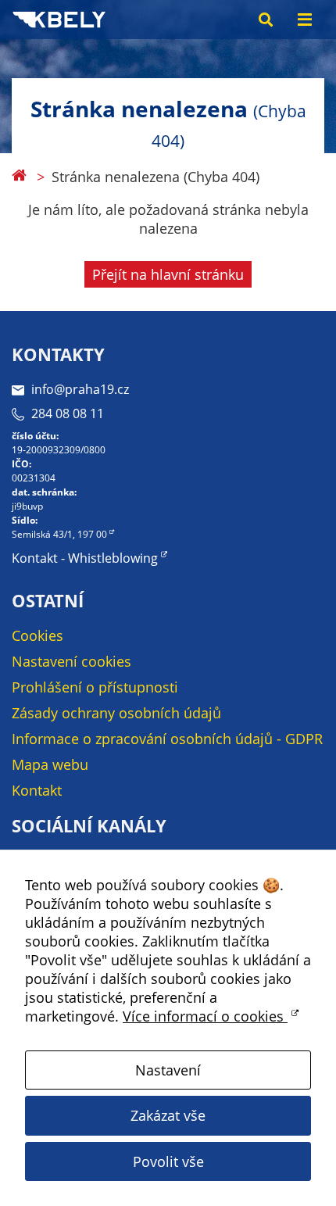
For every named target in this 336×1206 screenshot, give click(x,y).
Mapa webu (50, 764)
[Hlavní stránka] (19, 176)
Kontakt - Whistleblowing (85, 558)
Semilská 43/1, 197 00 (59, 534)
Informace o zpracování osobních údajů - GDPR (167, 738)
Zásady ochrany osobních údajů (116, 712)
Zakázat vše (168, 1115)
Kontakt (37, 790)
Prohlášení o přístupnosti (95, 687)
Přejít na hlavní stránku (168, 274)
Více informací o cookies (205, 1016)
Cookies (37, 635)
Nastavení (168, 1070)
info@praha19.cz (80, 389)
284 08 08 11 (67, 413)
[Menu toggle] (304, 19)
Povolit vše (168, 1161)
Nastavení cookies (71, 661)
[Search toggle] (265, 19)
